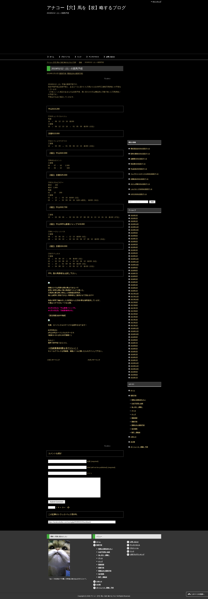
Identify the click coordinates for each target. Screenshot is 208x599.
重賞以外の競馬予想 (74, 73)
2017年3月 (134, 320)
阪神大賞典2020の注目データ (140, 154)
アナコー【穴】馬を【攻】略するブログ (86, 7)
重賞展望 (134, 418)
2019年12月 (135, 224)
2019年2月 (134, 253)
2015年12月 (135, 363)
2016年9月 (134, 337)
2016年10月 (135, 334)
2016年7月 (134, 343)
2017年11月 (135, 296)
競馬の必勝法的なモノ (139, 400)
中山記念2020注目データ (139, 169)
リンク (79, 57)
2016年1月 (134, 360)
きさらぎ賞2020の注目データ (140, 184)
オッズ (134, 414)
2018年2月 (134, 288)
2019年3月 (134, 250)
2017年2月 (134, 322)
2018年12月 (135, 259)
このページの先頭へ (197, 594)
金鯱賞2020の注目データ (139, 159)
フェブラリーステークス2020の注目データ (145, 174)
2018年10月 (135, 265)
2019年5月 (134, 244)
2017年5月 (134, 314)
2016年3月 (134, 354)
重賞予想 (134, 421)
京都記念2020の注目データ (139, 179)
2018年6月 (134, 276)
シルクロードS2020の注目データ (141, 189)
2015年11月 (135, 366)
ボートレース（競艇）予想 (139, 447)
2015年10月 (135, 369)
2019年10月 (135, 230)
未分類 (133, 442)
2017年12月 (135, 293)
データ (134, 411)
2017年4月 (134, 317)
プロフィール (65, 57)
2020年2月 (134, 218)
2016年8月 (134, 340)
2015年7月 (134, 377)
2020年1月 (134, 221)
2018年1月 (134, 291)
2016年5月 (134, 349)
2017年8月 (134, 305)
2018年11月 (135, 262)
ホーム (52, 57)
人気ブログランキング (137, 554)
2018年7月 (134, 273)
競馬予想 (63, 73)
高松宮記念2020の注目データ (140, 148)
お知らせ (133, 437)
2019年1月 (134, 256)
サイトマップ (157, 2)
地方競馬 (134, 429)
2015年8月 (134, 375)
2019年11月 (135, 227)
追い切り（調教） (137, 407)
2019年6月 (134, 241)
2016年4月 (134, 351)
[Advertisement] (104, 35)
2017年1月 (134, 325)
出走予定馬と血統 (137, 403)
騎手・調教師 (136, 432)
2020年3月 (134, 215)
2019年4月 (134, 247)
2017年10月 (135, 299)
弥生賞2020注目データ (138, 164)
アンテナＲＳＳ (94, 57)
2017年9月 (134, 302)
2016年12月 (135, 328)
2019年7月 (134, 238)
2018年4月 (134, 282)
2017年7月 (134, 308)
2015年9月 (134, 372)
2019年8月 (134, 236)
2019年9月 (134, 233)
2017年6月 (134, 311)
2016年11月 (135, 331)
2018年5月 (134, 279)
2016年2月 (134, 357)
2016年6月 (134, 346)
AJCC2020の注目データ (139, 194)
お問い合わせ (110, 57)
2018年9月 (134, 267)
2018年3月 (134, 285)
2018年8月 (134, 270)
